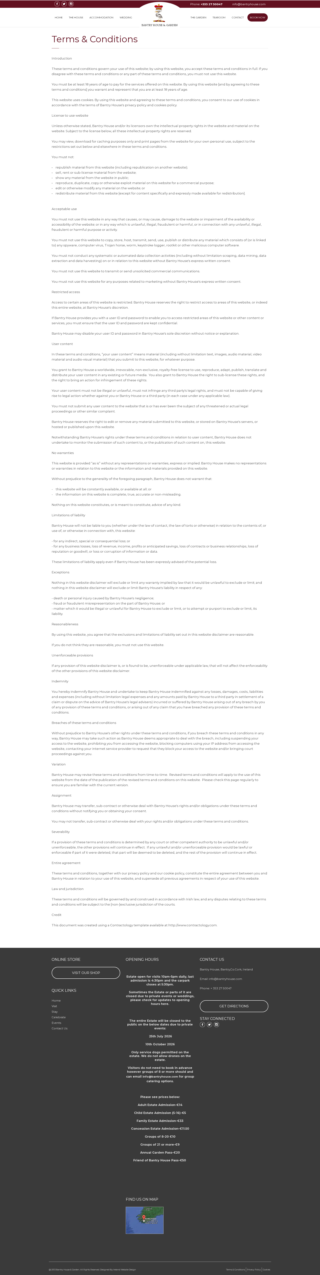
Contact (238, 17)
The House (76, 17)
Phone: (206, 4)
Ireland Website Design (124, 1269)
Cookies (266, 1269)
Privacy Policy (254, 1269)
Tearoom (219, 17)
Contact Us (59, 1028)
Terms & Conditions (235, 1269)
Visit (54, 1006)
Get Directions (234, 1006)
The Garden (198, 17)
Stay (55, 1011)
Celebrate (59, 1017)
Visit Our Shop (86, 973)
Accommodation (101, 17)
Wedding (126, 17)
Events (56, 1023)
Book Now (257, 17)
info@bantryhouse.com (249, 4)
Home (59, 17)
